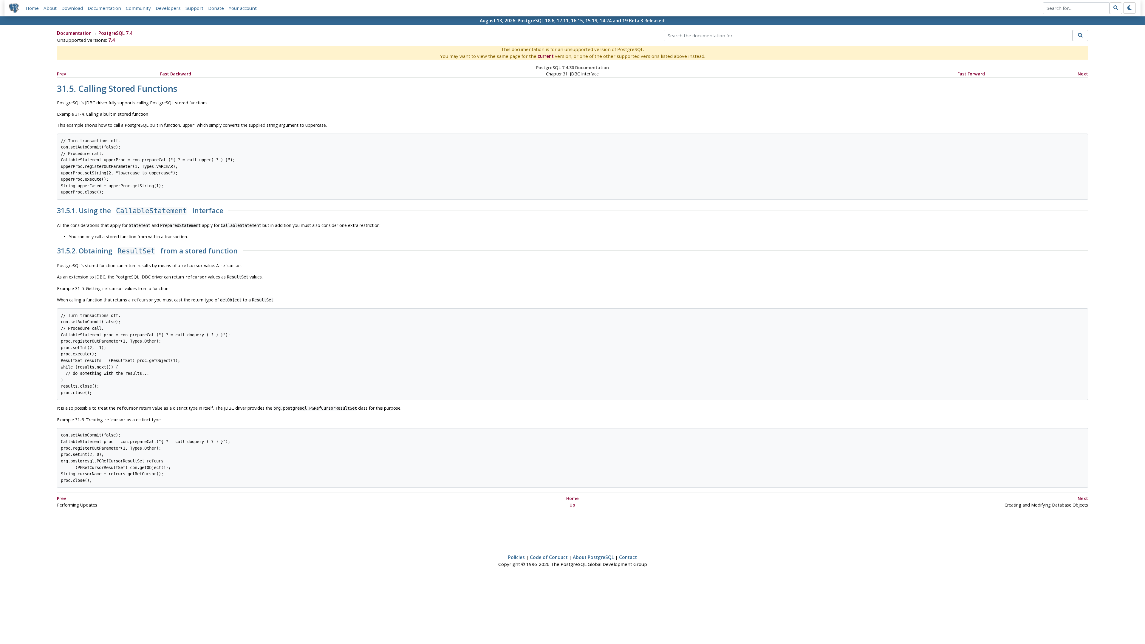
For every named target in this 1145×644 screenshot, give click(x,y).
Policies (516, 557)
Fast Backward (175, 74)
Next (1083, 74)
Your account (243, 8)
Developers (168, 8)
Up (572, 505)
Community (138, 8)
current (546, 56)
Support (194, 8)
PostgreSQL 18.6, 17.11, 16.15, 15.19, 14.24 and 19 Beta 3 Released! (592, 21)
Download (72, 8)
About (50, 8)
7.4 (111, 40)
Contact (628, 557)
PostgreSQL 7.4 (115, 33)
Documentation (104, 8)
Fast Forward (971, 74)
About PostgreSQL (593, 557)
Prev (61, 74)
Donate (216, 8)
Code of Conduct (549, 557)
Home (32, 8)
